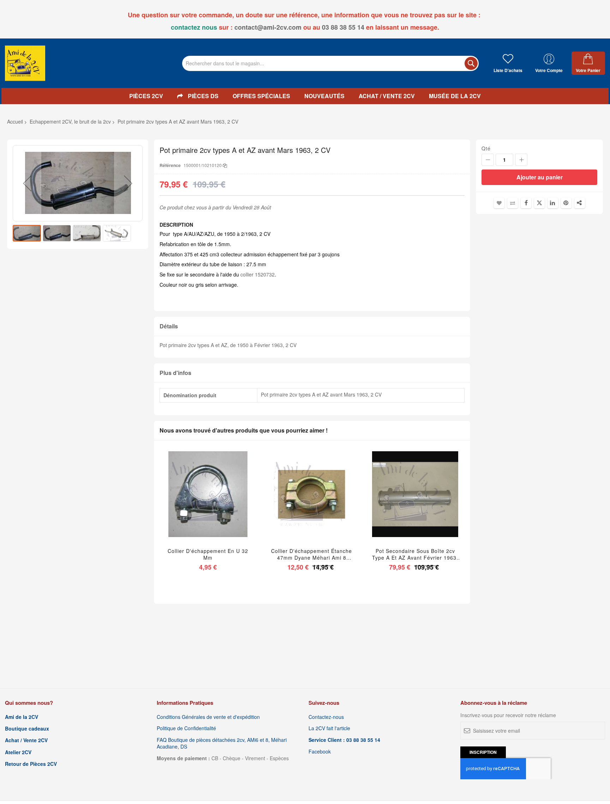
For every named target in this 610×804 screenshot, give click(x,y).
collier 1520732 (257, 274)
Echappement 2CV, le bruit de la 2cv (70, 121)
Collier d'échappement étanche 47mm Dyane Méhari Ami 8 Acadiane (311, 554)
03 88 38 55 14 (343, 27)
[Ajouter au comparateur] (224, 503)
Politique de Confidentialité (186, 728)
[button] (27, 183)
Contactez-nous (326, 717)
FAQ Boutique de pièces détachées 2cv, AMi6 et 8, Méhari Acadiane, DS (222, 743)
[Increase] (521, 160)
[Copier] (225, 165)
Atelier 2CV (18, 752)
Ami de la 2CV (21, 717)
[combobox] (330, 63)
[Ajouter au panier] (191, 503)
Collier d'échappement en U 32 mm (208, 554)
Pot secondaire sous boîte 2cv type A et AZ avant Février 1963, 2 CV (415, 554)
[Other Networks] (579, 203)
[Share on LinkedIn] (553, 203)
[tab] (312, 326)
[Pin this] (566, 203)
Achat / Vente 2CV (26, 740)
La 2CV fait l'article (329, 728)
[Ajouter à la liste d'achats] (207, 503)
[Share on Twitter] (539, 203)
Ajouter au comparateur (512, 203)
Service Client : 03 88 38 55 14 (344, 740)
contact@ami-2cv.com (267, 27)
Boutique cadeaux (27, 728)
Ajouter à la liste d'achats (499, 203)
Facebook (320, 751)
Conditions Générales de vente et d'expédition (208, 717)
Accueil (15, 121)
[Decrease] (488, 160)
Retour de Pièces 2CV (31, 764)
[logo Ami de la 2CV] (25, 63)
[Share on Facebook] (526, 203)
